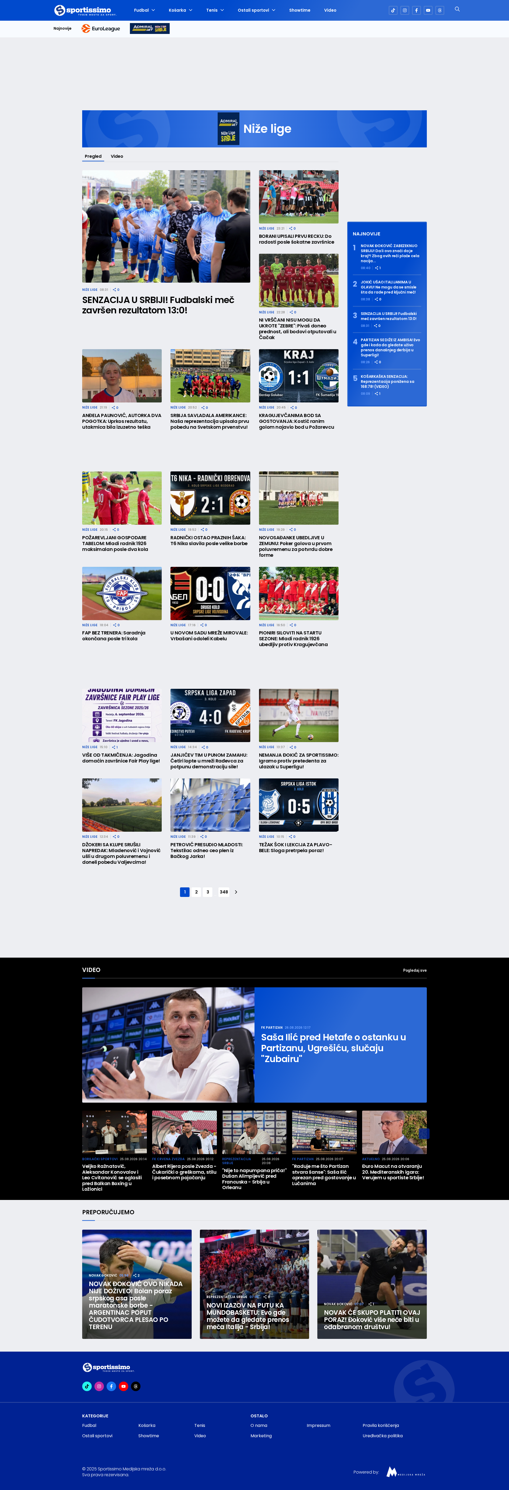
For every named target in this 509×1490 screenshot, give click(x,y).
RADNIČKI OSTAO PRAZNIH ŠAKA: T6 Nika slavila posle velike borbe (209, 540)
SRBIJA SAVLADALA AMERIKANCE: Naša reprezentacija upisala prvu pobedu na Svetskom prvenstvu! (209, 421)
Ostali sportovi (253, 10)
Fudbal (141, 10)
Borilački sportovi (100, 1159)
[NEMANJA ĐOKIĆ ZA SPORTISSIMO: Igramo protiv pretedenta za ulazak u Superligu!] (299, 715)
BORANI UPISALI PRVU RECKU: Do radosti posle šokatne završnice (296, 239)
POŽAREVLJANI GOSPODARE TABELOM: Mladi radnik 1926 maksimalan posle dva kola (115, 543)
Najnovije (63, 28)
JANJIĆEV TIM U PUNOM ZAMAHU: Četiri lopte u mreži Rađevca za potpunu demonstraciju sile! (208, 761)
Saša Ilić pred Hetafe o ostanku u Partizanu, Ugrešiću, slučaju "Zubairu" (333, 1048)
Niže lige (90, 290)
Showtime (299, 10)
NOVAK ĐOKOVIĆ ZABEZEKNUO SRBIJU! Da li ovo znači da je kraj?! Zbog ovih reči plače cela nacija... (390, 253)
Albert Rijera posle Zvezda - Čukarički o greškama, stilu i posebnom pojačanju (184, 1172)
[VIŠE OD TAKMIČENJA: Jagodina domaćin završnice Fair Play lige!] (122, 715)
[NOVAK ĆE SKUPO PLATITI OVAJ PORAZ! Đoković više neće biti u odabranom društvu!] (372, 1284)
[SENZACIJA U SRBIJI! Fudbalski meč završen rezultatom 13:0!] (166, 226)
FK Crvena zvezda (168, 1159)
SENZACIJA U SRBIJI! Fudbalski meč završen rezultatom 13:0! (158, 305)
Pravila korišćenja (381, 1425)
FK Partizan (272, 1027)
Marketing (261, 1435)
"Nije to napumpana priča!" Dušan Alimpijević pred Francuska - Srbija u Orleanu (254, 1179)
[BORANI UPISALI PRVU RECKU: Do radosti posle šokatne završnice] (299, 196)
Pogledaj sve (415, 970)
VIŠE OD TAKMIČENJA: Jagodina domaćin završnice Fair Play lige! (121, 758)
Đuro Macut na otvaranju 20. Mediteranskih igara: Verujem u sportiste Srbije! (393, 1172)
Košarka (177, 10)
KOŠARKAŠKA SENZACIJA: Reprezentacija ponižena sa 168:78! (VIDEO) (387, 381)
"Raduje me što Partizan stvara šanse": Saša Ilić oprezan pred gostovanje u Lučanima (324, 1174)
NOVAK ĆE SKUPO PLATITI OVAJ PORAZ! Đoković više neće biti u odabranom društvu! (372, 1319)
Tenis (212, 10)
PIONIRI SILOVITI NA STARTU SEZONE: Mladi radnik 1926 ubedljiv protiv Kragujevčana (293, 638)
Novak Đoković (103, 1275)
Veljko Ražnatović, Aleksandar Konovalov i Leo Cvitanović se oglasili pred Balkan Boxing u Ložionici (112, 1177)
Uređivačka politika (383, 1435)
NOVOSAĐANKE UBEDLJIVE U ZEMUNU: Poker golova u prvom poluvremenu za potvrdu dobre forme (296, 546)
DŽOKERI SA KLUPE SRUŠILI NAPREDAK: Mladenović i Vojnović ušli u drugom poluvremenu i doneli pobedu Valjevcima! (121, 853)
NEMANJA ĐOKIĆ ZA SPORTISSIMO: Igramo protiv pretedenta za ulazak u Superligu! (299, 761)
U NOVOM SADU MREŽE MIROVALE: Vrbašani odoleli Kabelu (209, 636)
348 (224, 892)
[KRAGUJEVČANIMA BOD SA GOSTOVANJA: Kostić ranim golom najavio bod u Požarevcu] (299, 375)
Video (330, 10)
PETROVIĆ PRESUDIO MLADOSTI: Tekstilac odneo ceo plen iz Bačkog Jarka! (206, 850)
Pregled (93, 156)
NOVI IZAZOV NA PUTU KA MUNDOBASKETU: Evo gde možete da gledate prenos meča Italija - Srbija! (248, 1316)
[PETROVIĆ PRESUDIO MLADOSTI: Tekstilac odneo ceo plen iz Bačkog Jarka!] (210, 805)
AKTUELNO (371, 1159)
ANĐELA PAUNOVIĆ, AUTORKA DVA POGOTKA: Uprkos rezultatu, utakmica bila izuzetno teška (121, 421)
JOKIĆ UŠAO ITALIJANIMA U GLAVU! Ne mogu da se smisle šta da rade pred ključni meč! (388, 287)
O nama (259, 1425)
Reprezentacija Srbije (236, 1161)
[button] (424, 1133)
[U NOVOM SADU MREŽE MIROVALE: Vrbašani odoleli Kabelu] (210, 593)
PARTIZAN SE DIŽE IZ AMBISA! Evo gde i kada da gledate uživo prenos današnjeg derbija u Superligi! (390, 348)
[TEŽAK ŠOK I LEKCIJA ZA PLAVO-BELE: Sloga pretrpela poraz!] (299, 805)
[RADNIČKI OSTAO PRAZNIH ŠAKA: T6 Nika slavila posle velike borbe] (210, 498)
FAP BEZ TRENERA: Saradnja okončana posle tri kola (114, 636)
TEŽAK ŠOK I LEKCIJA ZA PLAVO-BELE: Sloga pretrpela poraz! (295, 847)
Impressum (318, 1425)
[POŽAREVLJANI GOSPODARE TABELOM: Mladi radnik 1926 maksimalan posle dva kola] (122, 498)
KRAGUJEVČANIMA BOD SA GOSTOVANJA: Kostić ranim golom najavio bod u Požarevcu (296, 421)
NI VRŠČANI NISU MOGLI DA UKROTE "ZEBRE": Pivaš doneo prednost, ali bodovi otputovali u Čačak (297, 328)
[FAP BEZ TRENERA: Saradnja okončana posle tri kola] (122, 593)
